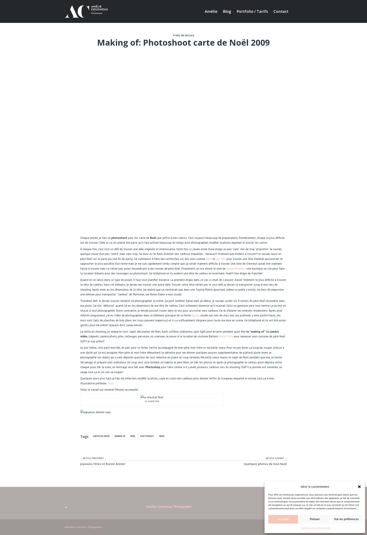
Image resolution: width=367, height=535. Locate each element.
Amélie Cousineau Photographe (169, 506)
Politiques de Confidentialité (316, 527)
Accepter (283, 519)
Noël (132, 436)
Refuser (315, 519)
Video (162, 436)
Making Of (120, 436)
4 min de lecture (183, 35)
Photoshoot (147, 436)
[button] (359, 487)
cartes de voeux (101, 436)
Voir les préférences (346, 519)
